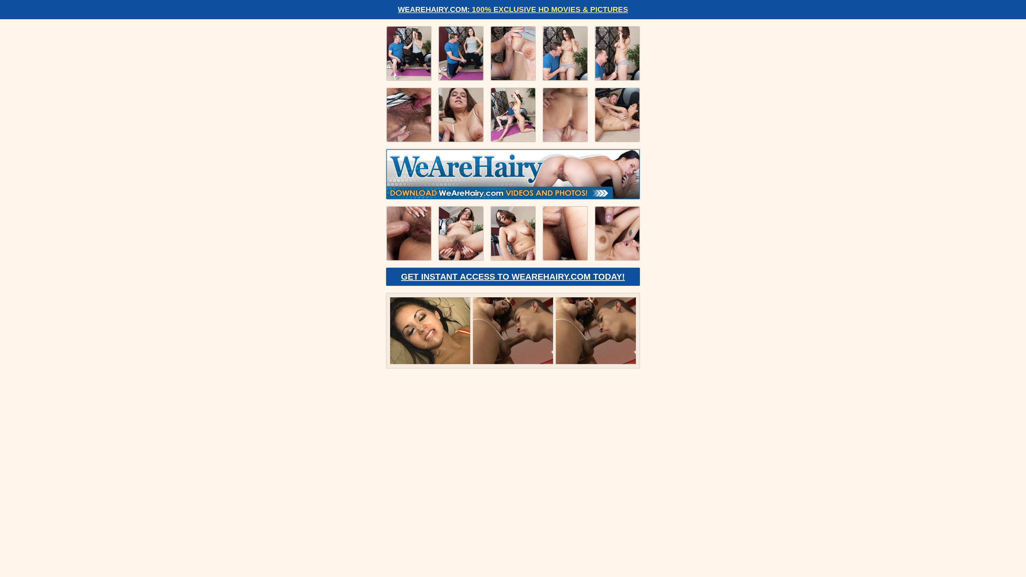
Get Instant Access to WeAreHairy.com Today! (513, 277)
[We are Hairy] (513, 174)
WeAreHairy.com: (513, 9)
